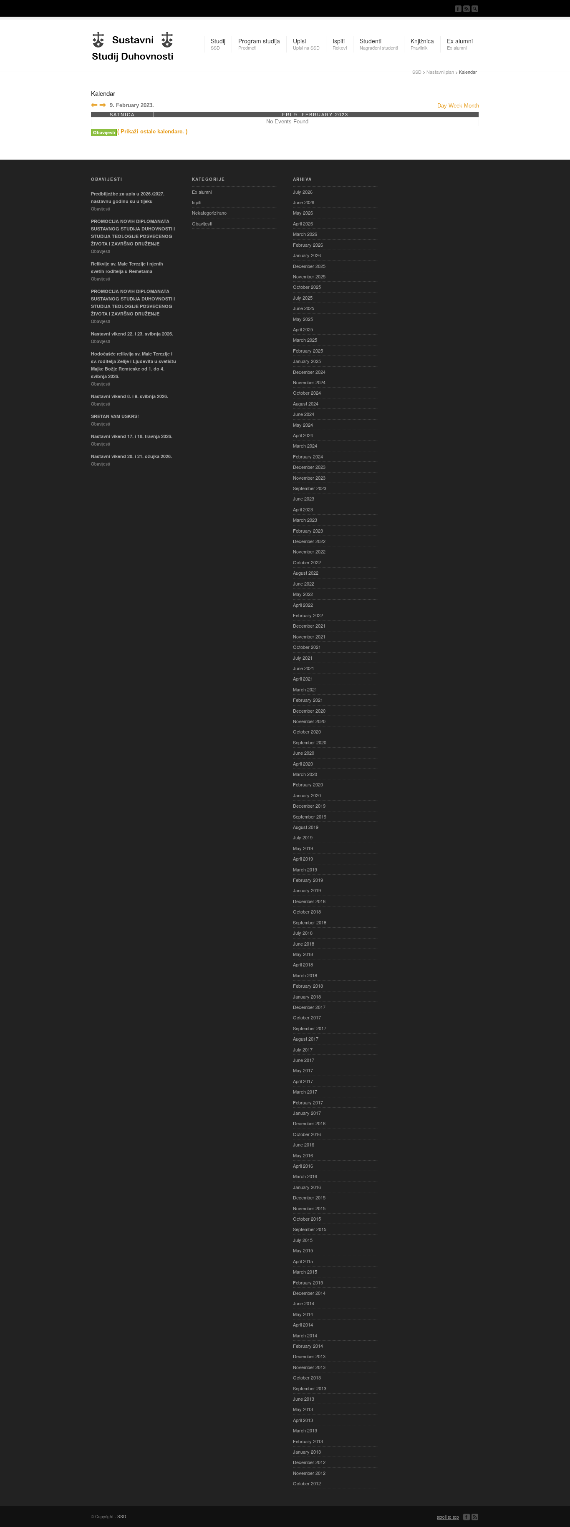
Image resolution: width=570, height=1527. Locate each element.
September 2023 (309, 488)
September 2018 (309, 922)
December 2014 (309, 1292)
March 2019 (305, 869)
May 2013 (303, 1409)
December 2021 (309, 625)
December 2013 (309, 1356)
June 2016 (303, 1144)
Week (455, 106)
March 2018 (305, 975)
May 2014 (303, 1314)
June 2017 (303, 1059)
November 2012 (309, 1472)
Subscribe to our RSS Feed (466, 9)
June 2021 (303, 668)
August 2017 (305, 1038)
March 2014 (305, 1335)
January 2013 (307, 1451)
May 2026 (303, 212)
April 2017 (303, 1081)
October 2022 (307, 562)
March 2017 (305, 1091)
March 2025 (305, 339)
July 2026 (303, 191)
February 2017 (308, 1102)
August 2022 (305, 572)
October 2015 (307, 1218)
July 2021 (303, 657)
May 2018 (303, 954)
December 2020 (309, 710)
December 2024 (309, 371)
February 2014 (308, 1345)
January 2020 (307, 795)
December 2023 (309, 466)
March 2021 (305, 689)
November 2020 (309, 721)
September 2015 (309, 1229)
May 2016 (303, 1155)
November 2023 (309, 477)
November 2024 (309, 382)
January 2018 (307, 996)
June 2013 (303, 1398)
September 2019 (309, 816)
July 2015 (303, 1240)
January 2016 (307, 1187)
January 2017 (307, 1112)
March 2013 (305, 1430)
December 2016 (309, 1123)
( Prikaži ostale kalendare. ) (152, 131)
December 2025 (309, 266)
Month (471, 106)
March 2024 (305, 445)
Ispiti (196, 202)
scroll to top (448, 1517)
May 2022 (303, 594)
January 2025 (307, 361)
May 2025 (303, 318)
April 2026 (303, 223)
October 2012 (307, 1483)
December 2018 (309, 901)
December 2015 (309, 1197)
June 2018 (303, 943)
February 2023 (308, 530)
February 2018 (308, 985)
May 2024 (303, 424)
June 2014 (303, 1303)
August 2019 (305, 827)
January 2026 (307, 255)
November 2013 (309, 1367)
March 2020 (305, 774)
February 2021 (308, 699)
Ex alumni (202, 191)
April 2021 (303, 678)
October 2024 (307, 392)
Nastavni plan (440, 71)
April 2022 (303, 604)
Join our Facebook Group (458, 9)
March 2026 (305, 233)
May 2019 (303, 848)
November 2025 (309, 276)
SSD (132, 44)
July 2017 (303, 1049)
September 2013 (309, 1388)
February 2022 (308, 615)
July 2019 (303, 837)
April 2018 (303, 964)
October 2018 (307, 911)
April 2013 (303, 1420)
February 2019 (308, 879)
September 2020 (309, 742)
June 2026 (303, 202)
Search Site (475, 9)
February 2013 (308, 1441)
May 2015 (303, 1250)
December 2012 (309, 1462)
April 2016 (303, 1165)
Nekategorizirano (209, 212)
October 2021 (307, 646)
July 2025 (303, 297)
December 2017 (309, 1007)
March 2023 (305, 519)
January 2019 (307, 890)
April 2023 (303, 509)
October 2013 (307, 1377)
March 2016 (305, 1176)
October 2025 (307, 286)
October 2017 (307, 1017)
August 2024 (305, 403)
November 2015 (309, 1208)
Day (442, 106)
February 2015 (308, 1282)
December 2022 (309, 541)
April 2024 (303, 435)
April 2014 (303, 1324)
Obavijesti (104, 132)
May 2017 (303, 1070)
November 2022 (309, 551)
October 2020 (307, 731)
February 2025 (308, 350)
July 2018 (303, 932)
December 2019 (309, 805)
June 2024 (303, 414)
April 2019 (303, 858)
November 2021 (309, 636)
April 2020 (303, 763)
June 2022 (303, 583)
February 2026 (308, 244)
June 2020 (303, 752)
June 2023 (303, 498)
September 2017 (309, 1028)
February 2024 (308, 456)
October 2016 (307, 1134)
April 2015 (303, 1261)
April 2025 (303, 329)
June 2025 (303, 308)
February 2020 (308, 784)
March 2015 (305, 1271)
